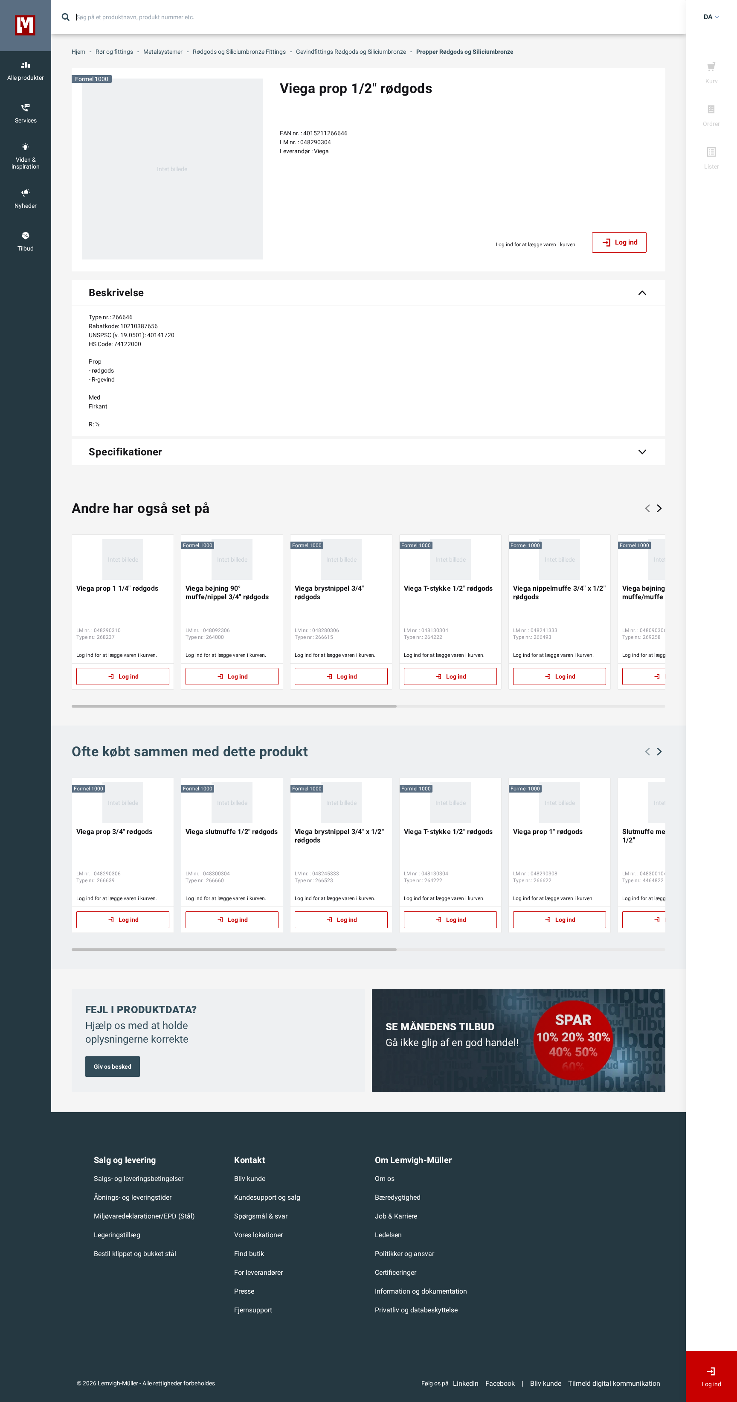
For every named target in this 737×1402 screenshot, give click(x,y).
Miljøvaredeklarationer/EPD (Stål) (144, 1216)
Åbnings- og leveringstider (132, 1197)
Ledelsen (388, 1235)
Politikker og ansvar (404, 1254)
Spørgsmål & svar (260, 1216)
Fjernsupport (253, 1310)
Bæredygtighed (398, 1197)
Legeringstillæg (117, 1235)
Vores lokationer (258, 1235)
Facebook (500, 1383)
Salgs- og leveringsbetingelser (138, 1179)
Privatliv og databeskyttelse (416, 1310)
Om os (385, 1179)
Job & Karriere (396, 1216)
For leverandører (258, 1272)
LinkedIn (466, 1383)
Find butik (249, 1254)
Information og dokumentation (421, 1291)
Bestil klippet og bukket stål (135, 1254)
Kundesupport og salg (267, 1197)
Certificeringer (395, 1272)
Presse (244, 1291)
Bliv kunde (249, 1179)
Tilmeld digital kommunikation (614, 1383)
